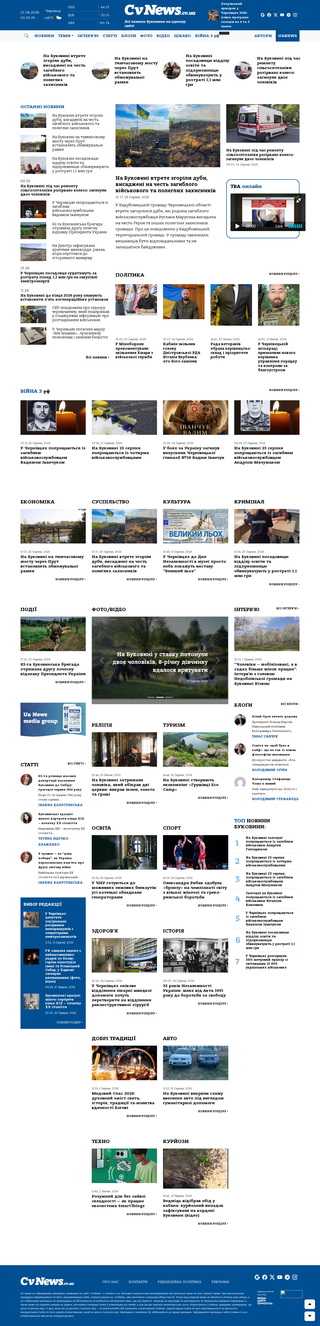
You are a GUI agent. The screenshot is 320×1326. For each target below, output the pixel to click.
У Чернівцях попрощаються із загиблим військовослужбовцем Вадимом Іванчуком (80, 209)
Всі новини (98, 357)
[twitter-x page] (276, 15)
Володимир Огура (269, 770)
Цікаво (182, 36)
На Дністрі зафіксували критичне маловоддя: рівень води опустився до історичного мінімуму (78, 252)
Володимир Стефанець (275, 799)
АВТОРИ (263, 36)
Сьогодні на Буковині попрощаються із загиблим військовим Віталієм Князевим (269, 898)
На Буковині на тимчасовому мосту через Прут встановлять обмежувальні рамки (78, 143)
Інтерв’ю (88, 36)
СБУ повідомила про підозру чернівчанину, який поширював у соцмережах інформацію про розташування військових (81, 314)
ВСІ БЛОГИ (290, 704)
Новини (44, 36)
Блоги (128, 36)
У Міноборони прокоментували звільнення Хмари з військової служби (134, 350)
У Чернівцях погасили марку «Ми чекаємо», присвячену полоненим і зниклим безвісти (80, 333)
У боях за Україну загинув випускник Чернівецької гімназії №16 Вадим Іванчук (193, 453)
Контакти (138, 1282)
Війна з (212, 35)
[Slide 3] (169, 697)
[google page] (262, 15)
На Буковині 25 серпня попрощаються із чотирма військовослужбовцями (120, 453)
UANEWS (287, 36)
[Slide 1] (151, 697)
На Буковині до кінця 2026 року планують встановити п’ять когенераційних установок (64, 297)
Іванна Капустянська (60, 805)
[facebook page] (269, 15)
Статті (110, 36)
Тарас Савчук (265, 736)
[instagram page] (295, 15)
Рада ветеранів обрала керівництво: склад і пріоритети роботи (230, 350)
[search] (26, 36)
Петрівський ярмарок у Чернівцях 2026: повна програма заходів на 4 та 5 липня (235, 15)
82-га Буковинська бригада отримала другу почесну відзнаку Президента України (79, 228)
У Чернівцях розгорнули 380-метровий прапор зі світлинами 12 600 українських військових (267, 961)
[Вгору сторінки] (309, 1304)
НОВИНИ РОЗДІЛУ (284, 274)
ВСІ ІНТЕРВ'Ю (288, 608)
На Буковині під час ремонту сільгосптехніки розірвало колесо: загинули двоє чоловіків (63, 190)
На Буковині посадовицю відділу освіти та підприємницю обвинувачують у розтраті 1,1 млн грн (80, 164)
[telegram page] (288, 15)
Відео (163, 36)
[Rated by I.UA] (291, 1293)
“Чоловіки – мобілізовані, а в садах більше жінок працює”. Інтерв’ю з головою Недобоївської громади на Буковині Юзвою (265, 674)
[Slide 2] (160, 697)
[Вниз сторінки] (309, 1316)
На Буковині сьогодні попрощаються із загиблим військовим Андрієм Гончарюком (269, 843)
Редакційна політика (180, 1282)
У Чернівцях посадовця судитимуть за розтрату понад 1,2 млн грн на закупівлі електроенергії (59, 277)
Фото (146, 36)
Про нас (110, 1282)
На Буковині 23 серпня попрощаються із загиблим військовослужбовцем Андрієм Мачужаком (263, 455)
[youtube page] (282, 15)
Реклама (220, 1282)
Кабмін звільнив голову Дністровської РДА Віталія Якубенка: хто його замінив (181, 352)
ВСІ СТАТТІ (77, 763)
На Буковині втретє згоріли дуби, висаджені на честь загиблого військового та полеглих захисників (77, 121)
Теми (64, 36)
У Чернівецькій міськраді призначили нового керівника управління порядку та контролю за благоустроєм (277, 357)
